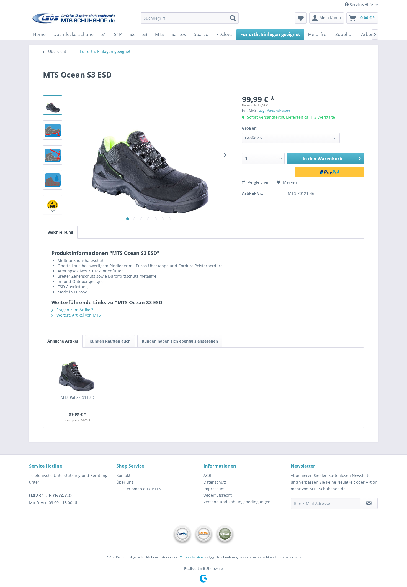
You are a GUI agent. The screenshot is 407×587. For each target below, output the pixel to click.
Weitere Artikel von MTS (78, 315)
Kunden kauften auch (109, 341)
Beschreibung (60, 232)
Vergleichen (258, 182)
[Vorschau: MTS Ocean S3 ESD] (52, 105)
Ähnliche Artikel (62, 341)
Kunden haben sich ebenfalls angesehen (180, 341)
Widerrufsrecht (218, 495)
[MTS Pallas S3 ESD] (77, 372)
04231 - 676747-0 (50, 495)
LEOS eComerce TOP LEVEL (141, 488)
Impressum (214, 488)
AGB (207, 475)
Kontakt (123, 475)
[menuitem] (190, 18)
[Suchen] (233, 18)
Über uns (124, 482)
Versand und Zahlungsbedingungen (237, 501)
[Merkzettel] (301, 18)
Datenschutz (215, 482)
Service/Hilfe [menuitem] (361, 4)
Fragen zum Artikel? (74, 309)
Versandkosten (191, 557)
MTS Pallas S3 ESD (77, 397)
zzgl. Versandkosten (274, 110)
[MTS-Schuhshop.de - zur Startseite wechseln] (73, 19)
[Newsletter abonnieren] (369, 503)
